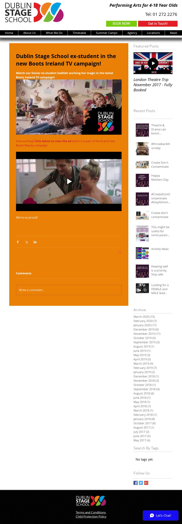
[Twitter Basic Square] (141, 483)
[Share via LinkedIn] (35, 242)
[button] (54, 33)
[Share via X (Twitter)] (26, 242)
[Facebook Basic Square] (135, 483)
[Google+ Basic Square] (146, 483)
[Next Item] (166, 63)
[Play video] (69, 181)
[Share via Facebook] (17, 242)
